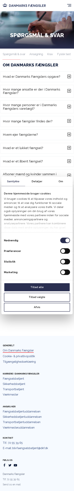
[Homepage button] (24, 5)
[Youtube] (15, 466)
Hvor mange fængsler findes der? (27, 121)
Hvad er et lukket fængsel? (23, 148)
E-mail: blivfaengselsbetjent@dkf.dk (25, 448)
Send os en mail (12, 484)
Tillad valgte (37, 297)
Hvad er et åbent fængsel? (23, 161)
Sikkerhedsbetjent (14, 384)
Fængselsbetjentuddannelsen (21, 411)
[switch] (65, 251)
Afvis (37, 307)
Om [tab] (61, 181)
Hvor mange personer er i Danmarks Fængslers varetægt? (30, 106)
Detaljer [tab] (37, 181)
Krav (50, 54)
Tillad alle (37, 287)
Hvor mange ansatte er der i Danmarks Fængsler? (31, 91)
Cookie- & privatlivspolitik (19, 356)
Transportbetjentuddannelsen (21, 422)
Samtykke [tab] (13, 181)
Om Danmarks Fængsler (18, 350)
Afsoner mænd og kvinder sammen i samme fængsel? (29, 176)
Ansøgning (36, 54)
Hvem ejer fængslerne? (20, 134)
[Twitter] (10, 466)
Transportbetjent (13, 389)
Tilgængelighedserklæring (19, 361)
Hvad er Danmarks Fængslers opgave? (31, 76)
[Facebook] (4, 466)
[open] (69, 5)
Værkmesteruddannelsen (19, 427)
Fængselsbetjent (13, 378)
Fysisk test (64, 54)
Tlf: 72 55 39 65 (11, 479)
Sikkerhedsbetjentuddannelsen (22, 416)
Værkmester (10, 394)
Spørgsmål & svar (14, 54)
